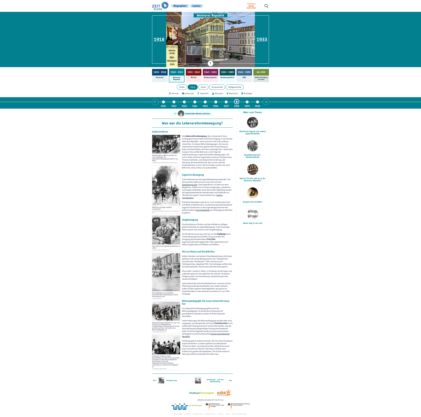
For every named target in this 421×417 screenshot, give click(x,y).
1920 (257, 106)
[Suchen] (266, 6)
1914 (194, 106)
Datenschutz (210, 414)
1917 (226, 106)
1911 (163, 106)
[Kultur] (226, 47)
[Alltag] (184, 48)
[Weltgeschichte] (176, 58)
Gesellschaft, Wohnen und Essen (197, 113)
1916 (215, 106)
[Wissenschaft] (239, 22)
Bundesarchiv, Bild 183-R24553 (161, 162)
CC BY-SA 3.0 (173, 162)
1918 (236, 106)
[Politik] (176, 33)
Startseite (178, 414)
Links (227, 414)
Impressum (198, 414)
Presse (220, 414)
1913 (184, 106)
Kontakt (187, 414)
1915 (205, 106)
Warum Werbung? (239, 414)
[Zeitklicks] (160, 6)
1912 (173, 106)
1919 (247, 106)
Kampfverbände (203, 210)
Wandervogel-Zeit (189, 185)
